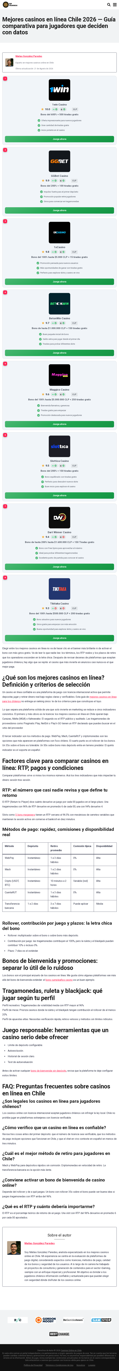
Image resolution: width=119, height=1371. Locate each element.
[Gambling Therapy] (45, 1320)
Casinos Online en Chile (71, 1350)
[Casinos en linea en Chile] (10, 4)
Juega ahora (59, 139)
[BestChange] (59, 1334)
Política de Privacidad (33, 1365)
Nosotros (81, 1365)
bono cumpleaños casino (59, 979)
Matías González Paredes (28, 56)
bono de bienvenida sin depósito (48, 1070)
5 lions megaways (25, 814)
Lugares (91, 1365)
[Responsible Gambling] (18, 1320)
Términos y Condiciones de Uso (59, 1365)
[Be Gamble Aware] (73, 1320)
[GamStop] (101, 1320)
